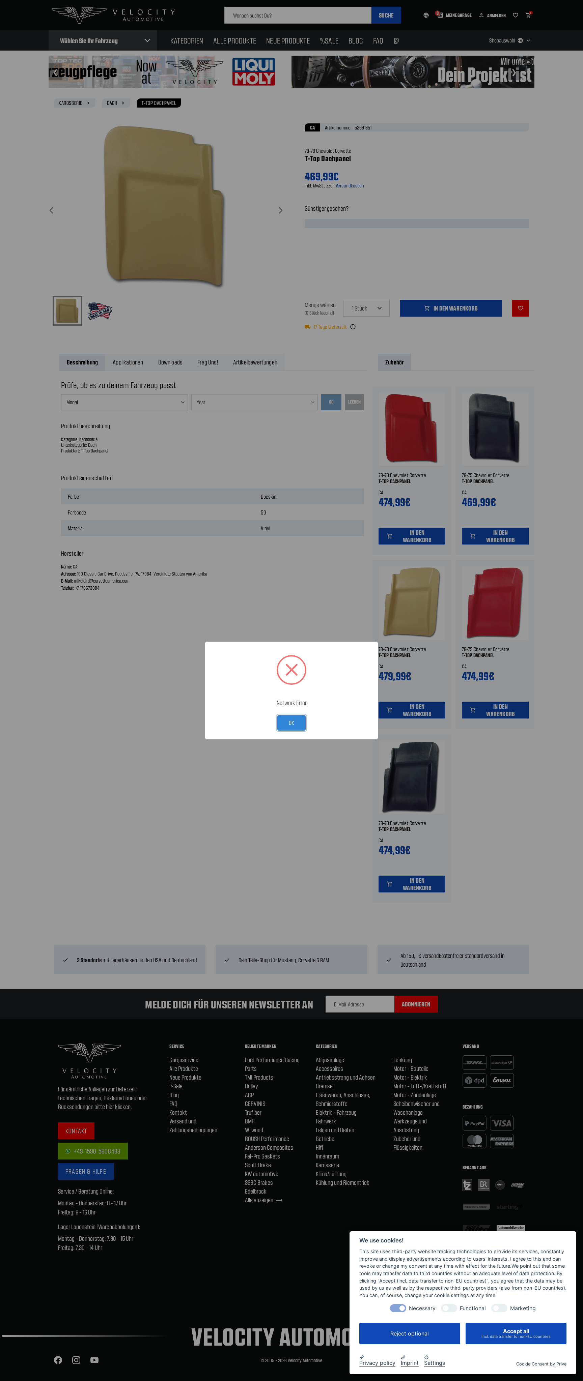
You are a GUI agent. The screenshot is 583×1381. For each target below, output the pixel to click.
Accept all (516, 1333)
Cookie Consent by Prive (541, 1364)
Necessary (422, 1308)
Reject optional (409, 1333)
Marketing (523, 1308)
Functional (473, 1308)
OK (291, 722)
